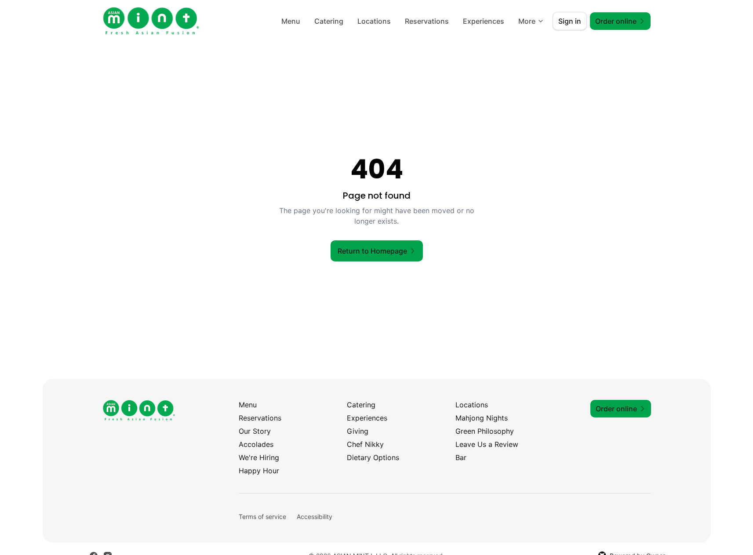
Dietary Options (373, 457)
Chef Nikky (365, 444)
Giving (357, 431)
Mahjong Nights (481, 418)
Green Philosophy (484, 431)
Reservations (427, 21)
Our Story (255, 431)
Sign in (569, 21)
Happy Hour (259, 470)
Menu (290, 21)
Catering (328, 21)
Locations (374, 21)
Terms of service (262, 516)
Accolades (256, 444)
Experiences (483, 21)
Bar (460, 457)
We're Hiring (259, 457)
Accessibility (314, 516)
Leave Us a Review (486, 444)
